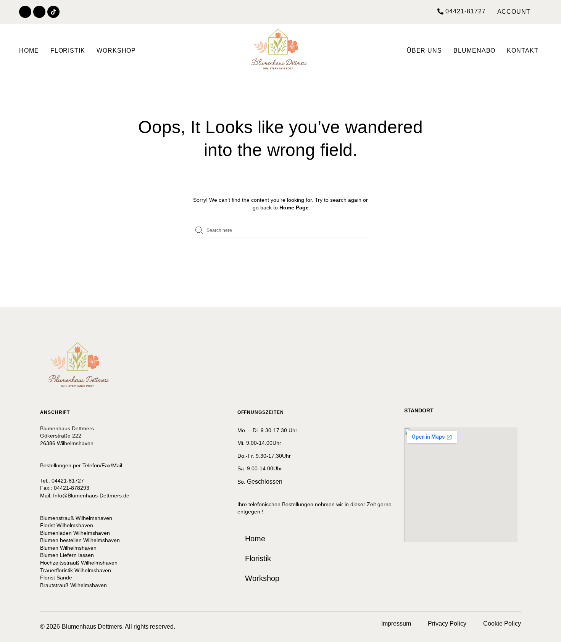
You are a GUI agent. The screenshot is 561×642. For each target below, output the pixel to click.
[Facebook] (25, 12)
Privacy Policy (447, 623)
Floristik (67, 50)
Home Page (294, 207)
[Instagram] (39, 12)
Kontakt (522, 50)
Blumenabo (474, 50)
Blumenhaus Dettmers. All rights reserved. (118, 626)
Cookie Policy (502, 623)
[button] (461, 12)
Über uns (424, 50)
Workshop (116, 50)
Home (29, 50)
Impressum (404, 623)
